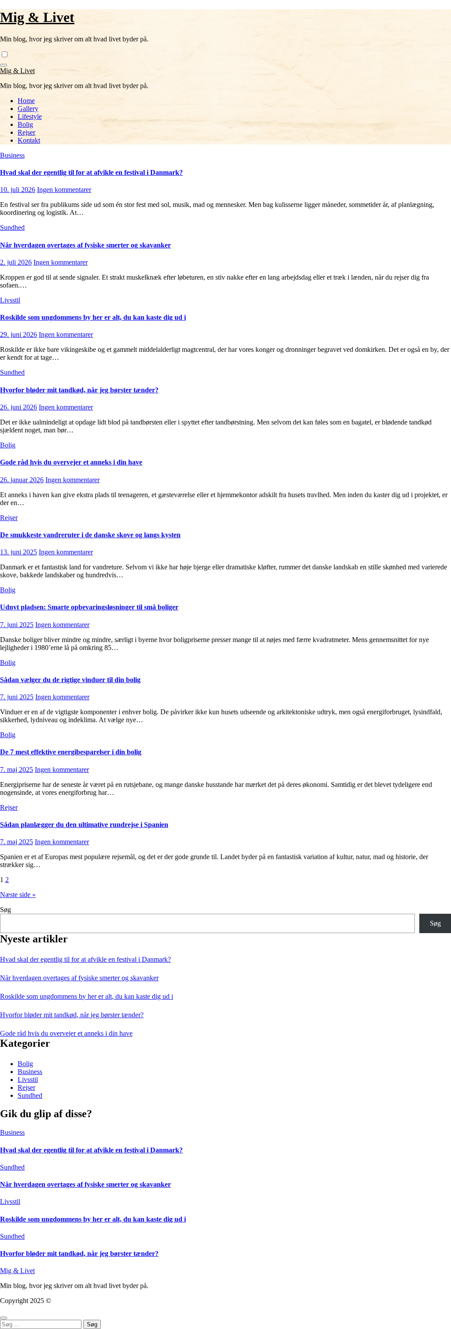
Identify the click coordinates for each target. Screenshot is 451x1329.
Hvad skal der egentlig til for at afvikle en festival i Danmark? (91, 172)
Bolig (25, 124)
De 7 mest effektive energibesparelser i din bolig (70, 752)
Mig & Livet (37, 17)
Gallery (28, 108)
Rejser (26, 132)
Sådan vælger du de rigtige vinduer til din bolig (70, 679)
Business (12, 155)
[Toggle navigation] (3, 65)
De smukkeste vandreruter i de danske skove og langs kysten (90, 535)
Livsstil (10, 300)
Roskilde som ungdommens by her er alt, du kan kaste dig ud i (93, 317)
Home (26, 100)
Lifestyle (30, 116)
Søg (5, 909)
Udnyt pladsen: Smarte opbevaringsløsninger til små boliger (89, 607)
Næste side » (18, 894)
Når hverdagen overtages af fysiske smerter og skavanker (85, 245)
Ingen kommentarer (64, 189)
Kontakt (29, 140)
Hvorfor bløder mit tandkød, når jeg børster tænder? (79, 390)
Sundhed (12, 227)
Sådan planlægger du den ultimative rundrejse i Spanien (84, 824)
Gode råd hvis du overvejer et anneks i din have (71, 462)
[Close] (3, 1318)
